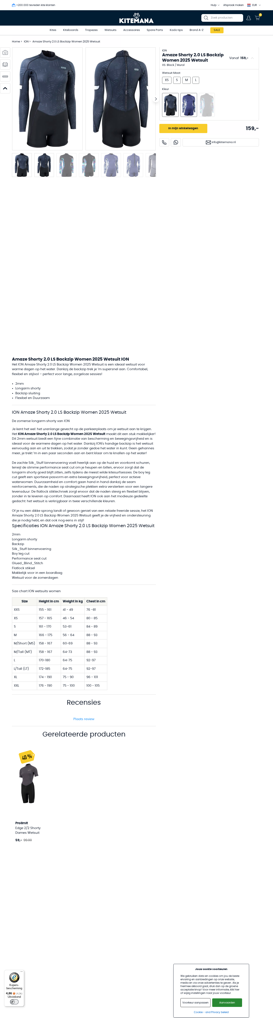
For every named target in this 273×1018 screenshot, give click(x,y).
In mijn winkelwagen (183, 128)
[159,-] (170, 105)
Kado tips (176, 30)
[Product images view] (5, 52)
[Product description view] (5, 64)
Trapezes (91, 30)
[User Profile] (249, 18)
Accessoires (131, 30)
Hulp (213, 5)
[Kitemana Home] (136, 18)
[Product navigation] (5, 88)
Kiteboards (70, 30)
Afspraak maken (233, 5)
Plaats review (83, 719)
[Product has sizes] (5, 76)
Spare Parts (155, 30)
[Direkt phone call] (164, 142)
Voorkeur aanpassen (195, 1002)
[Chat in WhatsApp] (176, 142)
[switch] (14, 1001)
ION (26, 41)
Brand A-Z (196, 30)
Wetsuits (110, 30)
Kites (53, 30)
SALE (217, 30)
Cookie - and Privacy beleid (211, 1012)
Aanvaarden (227, 1002)
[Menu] (21, 972)
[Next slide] (155, 99)
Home (16, 41)
